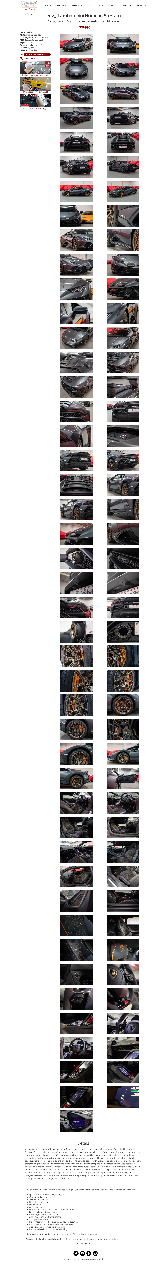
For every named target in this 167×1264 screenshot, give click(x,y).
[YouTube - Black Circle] (82, 1253)
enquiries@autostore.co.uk (90, 1259)
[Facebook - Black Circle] (88, 1253)
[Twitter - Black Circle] (76, 1253)
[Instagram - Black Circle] (95, 1253)
